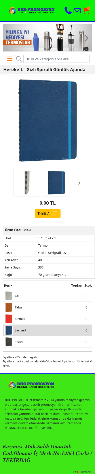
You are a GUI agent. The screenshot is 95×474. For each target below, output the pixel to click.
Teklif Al (44, 213)
